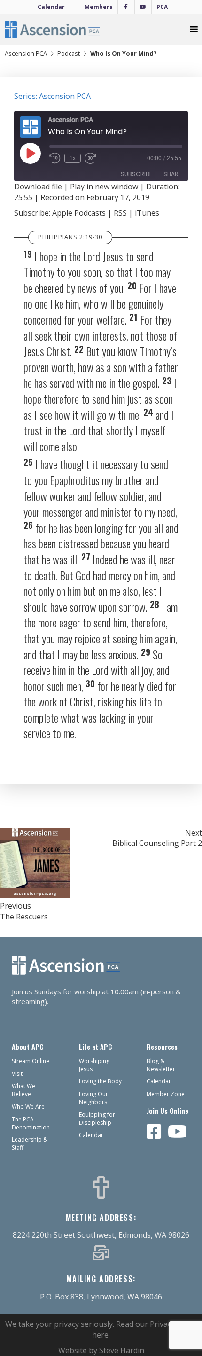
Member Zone (166, 1094)
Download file (38, 186)
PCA (162, 7)
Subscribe (136, 174)
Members (99, 7)
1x (73, 158)
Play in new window (104, 186)
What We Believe (23, 1090)
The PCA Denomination (31, 1123)
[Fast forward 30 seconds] (96, 159)
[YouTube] (143, 7)
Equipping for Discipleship (97, 1119)
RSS (120, 213)
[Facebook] (126, 7)
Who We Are (28, 1107)
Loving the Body (100, 1081)
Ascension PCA (26, 53)
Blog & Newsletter (161, 1065)
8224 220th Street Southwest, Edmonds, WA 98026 (101, 1235)
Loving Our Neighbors (93, 1098)
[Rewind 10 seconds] (55, 159)
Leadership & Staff (29, 1144)
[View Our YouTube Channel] (177, 1132)
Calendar (51, 7)
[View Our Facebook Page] (154, 1132)
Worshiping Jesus (94, 1065)
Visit (17, 1074)
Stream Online (30, 1061)
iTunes (147, 213)
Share (172, 174)
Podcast (68, 53)
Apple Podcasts (79, 213)
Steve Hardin (121, 1350)
